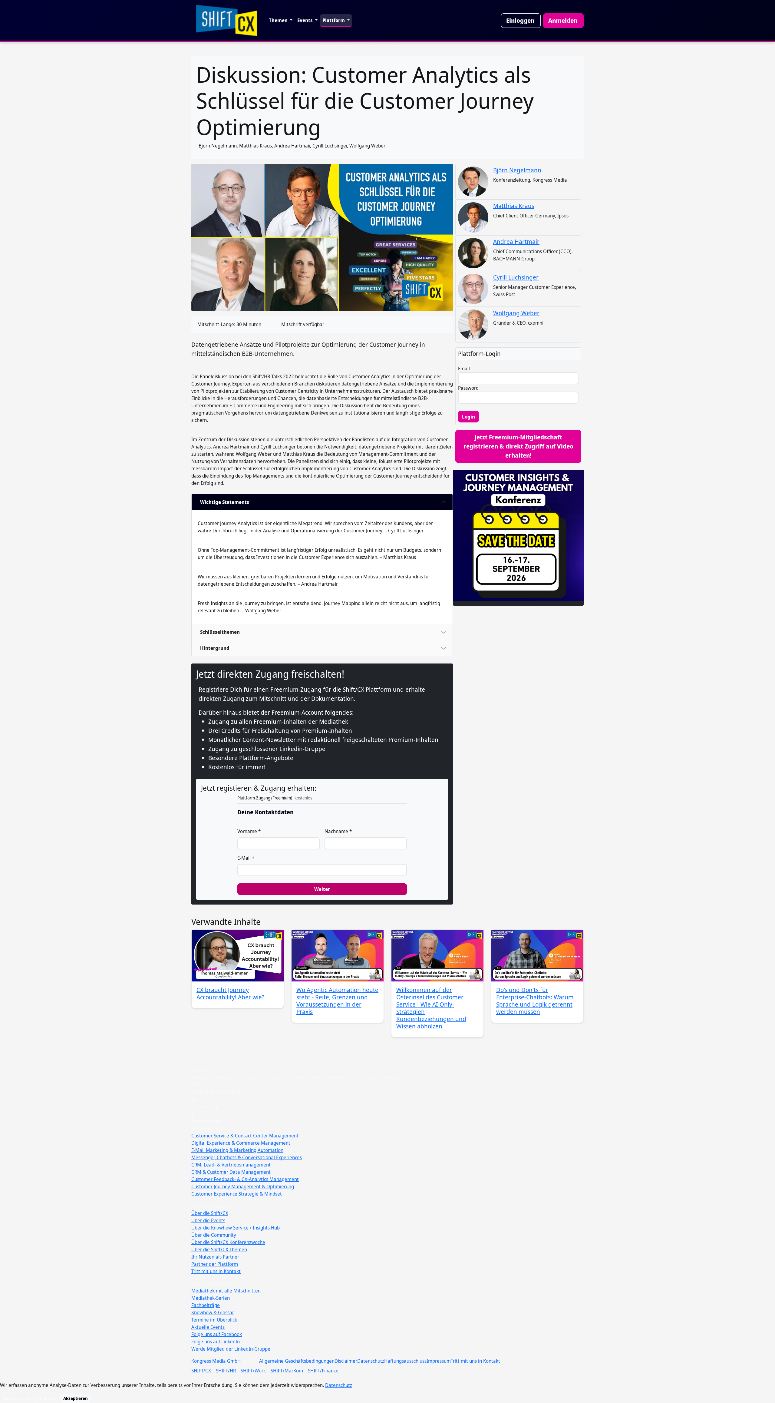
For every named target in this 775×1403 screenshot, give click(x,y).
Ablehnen (47, 1398)
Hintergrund (214, 648)
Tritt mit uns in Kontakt (216, 1271)
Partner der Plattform (214, 1264)
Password (468, 388)
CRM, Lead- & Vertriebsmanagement (231, 1164)
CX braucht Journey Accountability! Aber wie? (230, 993)
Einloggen (520, 20)
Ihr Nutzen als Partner (215, 1256)
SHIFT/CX (201, 1370)
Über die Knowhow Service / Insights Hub (235, 1227)
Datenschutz (370, 1361)
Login (468, 416)
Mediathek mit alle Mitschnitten (226, 1290)
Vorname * (249, 831)
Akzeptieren (75, 1398)
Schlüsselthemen (220, 632)
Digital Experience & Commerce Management (240, 1143)
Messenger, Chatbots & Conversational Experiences (246, 1157)
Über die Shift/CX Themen (219, 1249)
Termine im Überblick (214, 1319)
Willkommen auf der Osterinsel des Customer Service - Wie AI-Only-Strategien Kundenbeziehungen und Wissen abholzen (431, 1008)
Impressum (439, 1361)
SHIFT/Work (253, 1370)
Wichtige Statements (224, 502)
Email (464, 368)
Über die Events (208, 1220)
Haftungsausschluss (405, 1361)
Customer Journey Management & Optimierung (242, 1186)
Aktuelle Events (208, 1327)
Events (305, 20)
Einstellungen (17, 1398)
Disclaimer (346, 1361)
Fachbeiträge (205, 1305)
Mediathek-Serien (210, 1298)
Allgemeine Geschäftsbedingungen (297, 1361)
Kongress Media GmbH (216, 1361)
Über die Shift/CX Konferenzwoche (228, 1242)
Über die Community (213, 1235)
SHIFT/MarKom (287, 1370)
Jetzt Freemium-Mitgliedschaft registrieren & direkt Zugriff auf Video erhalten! (518, 446)
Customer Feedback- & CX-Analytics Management (245, 1179)
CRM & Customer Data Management (231, 1172)
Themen (279, 20)
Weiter (322, 889)
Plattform (334, 20)
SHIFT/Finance (323, 1370)
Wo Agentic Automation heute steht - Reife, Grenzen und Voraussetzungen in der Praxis (337, 1001)
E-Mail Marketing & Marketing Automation (237, 1150)
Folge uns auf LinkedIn (215, 1341)
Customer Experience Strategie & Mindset (236, 1193)
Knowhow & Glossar (212, 1312)
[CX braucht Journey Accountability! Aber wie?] (238, 955)
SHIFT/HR (226, 1370)
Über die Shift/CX (209, 1213)
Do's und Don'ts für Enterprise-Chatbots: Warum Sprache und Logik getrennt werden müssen (535, 1001)
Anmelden (562, 20)
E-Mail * (245, 858)
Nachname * (338, 831)
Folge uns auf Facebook (216, 1334)
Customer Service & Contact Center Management (244, 1135)
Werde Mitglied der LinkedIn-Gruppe (230, 1348)
